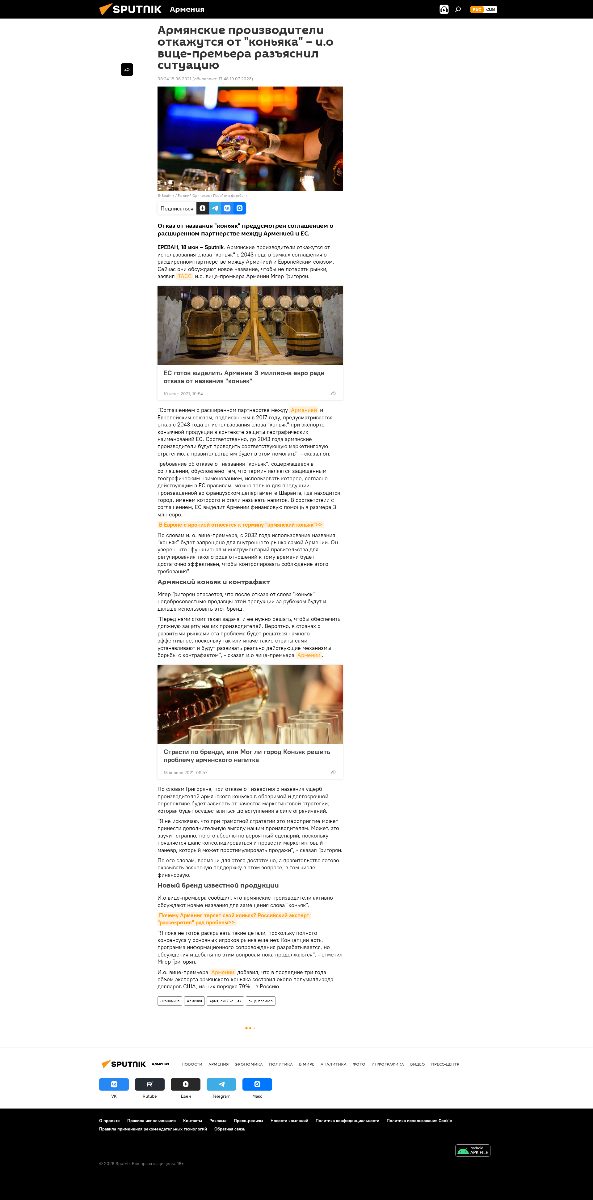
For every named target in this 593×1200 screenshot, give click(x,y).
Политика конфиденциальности (347, 1120)
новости (192, 1064)
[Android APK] (473, 1151)
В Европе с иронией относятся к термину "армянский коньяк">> (240, 524)
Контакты (192, 1120)
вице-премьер (261, 1001)
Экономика (169, 1001)
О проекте (109, 1120)
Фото (359, 1064)
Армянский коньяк (225, 1001)
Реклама (217, 1120)
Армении (308, 655)
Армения (194, 1001)
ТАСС (185, 276)
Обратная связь (229, 1129)
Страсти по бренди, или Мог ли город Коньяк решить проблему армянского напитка (247, 756)
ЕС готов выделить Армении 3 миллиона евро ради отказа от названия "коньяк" (244, 377)
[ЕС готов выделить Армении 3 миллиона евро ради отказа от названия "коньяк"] (250, 325)
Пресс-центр (445, 1064)
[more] (333, 393)
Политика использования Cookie (419, 1120)
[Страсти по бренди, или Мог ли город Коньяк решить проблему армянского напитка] (250, 704)
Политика (281, 1064)
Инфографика (388, 1064)
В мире (306, 1064)
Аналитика (334, 1064)
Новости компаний (289, 1120)
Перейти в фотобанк (230, 195)
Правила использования (151, 1120)
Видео (417, 1064)
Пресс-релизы (248, 1120)
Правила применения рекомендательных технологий (153, 1129)
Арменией (304, 409)
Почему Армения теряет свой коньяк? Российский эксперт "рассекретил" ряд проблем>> (234, 919)
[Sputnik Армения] (133, 17)
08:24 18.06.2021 (174, 79)
